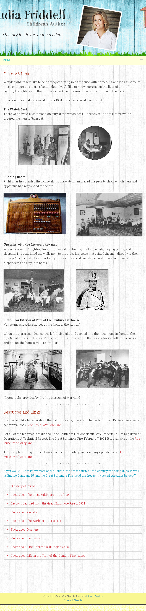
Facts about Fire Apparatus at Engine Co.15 (40, 547)
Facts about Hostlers (25, 529)
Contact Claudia (73, 600)
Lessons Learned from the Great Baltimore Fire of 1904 (48, 503)
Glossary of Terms (23, 486)
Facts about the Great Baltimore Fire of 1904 (40, 494)
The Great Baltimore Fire (44, 425)
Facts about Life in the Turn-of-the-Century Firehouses (48, 555)
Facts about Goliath (24, 512)
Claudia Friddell (73, 9)
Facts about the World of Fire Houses (36, 521)
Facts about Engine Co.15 (27, 538)
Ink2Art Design (94, 596)
